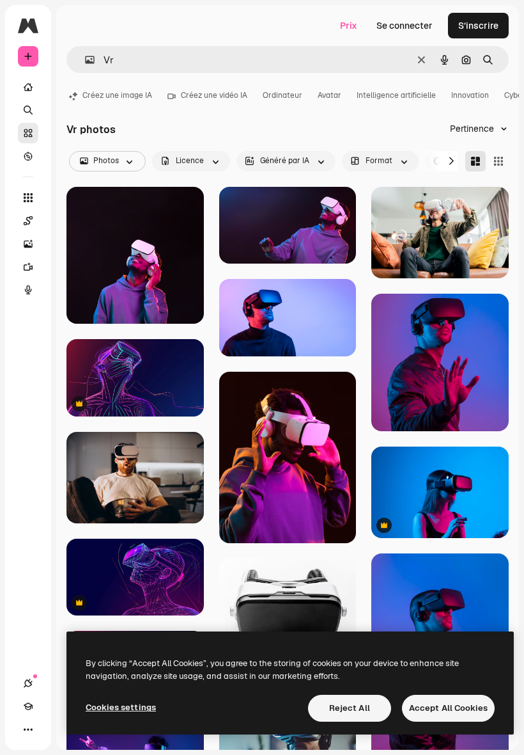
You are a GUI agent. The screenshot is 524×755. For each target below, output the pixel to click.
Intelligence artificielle (396, 95)
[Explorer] (28, 156)
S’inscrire (478, 25)
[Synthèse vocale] (28, 290)
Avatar (329, 95)
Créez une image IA (117, 95)
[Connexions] (28, 683)
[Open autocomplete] (84, 60)
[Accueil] (28, 87)
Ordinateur (282, 95)
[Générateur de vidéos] (28, 267)
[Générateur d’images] (28, 244)
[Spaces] (28, 221)
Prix (348, 25)
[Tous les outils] (28, 197)
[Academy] (28, 706)
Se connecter (404, 25)
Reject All (349, 708)
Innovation (470, 95)
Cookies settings (121, 707)
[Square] (498, 161)
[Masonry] (475, 161)
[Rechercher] (28, 110)
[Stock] (28, 133)
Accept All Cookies (448, 708)
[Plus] (28, 729)
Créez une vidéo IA (214, 95)
